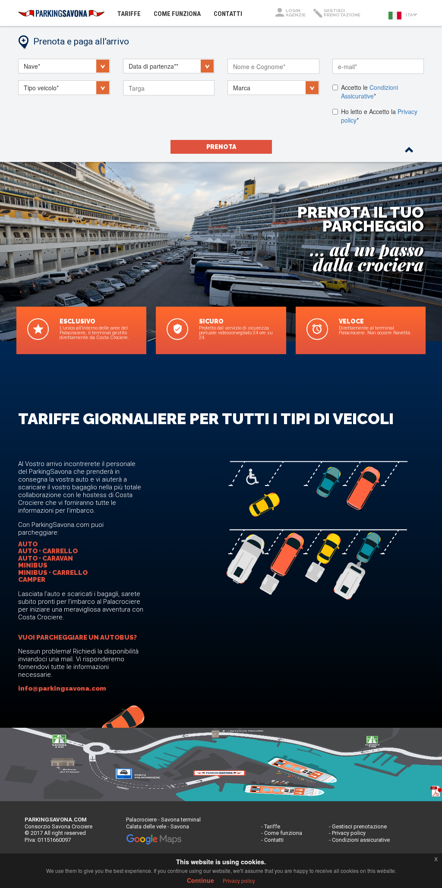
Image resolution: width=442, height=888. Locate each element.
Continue (200, 880)
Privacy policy (239, 880)
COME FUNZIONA (177, 14)
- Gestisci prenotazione (358, 826)
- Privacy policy (347, 833)
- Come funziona (281, 833)
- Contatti (272, 840)
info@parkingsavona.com (62, 688)
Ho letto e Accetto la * (379, 115)
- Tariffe (270, 826)
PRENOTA (221, 146)
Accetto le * (369, 91)
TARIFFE (132, 14)
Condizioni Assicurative (369, 91)
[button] (64, 66)
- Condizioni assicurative (359, 840)
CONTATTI (228, 14)
